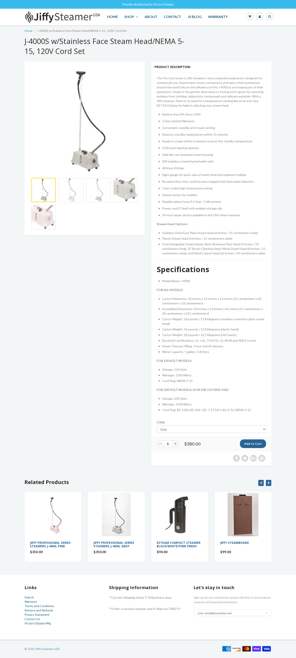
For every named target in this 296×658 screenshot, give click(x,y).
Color (161, 422)
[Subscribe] (266, 613)
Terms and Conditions (39, 606)
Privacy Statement (37, 614)
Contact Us (32, 619)
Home (112, 17)
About (151, 17)
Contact (172, 17)
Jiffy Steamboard (196, 543)
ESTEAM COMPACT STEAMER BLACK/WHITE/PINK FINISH (140, 544)
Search (29, 597)
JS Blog (195, 17)
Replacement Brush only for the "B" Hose (266, 544)
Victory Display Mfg (37, 623)
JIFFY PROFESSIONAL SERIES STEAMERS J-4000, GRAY (75, 544)
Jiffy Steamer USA (47, 649)
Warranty (218, 17)
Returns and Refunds (38, 610)
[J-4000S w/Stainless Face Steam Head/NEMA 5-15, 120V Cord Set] (84, 120)
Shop (129, 17)
